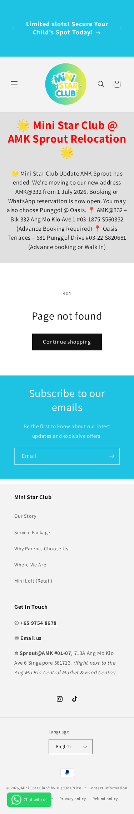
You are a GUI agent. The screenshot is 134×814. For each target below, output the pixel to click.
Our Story (25, 516)
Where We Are (30, 564)
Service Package (32, 532)
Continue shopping (67, 341)
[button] (14, 84)
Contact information (108, 787)
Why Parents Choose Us (41, 548)
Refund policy (105, 798)
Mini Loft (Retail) (33, 581)
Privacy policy (72, 798)
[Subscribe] (111, 456)
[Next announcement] (121, 28)
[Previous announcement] (13, 28)
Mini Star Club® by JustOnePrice (51, 787)
